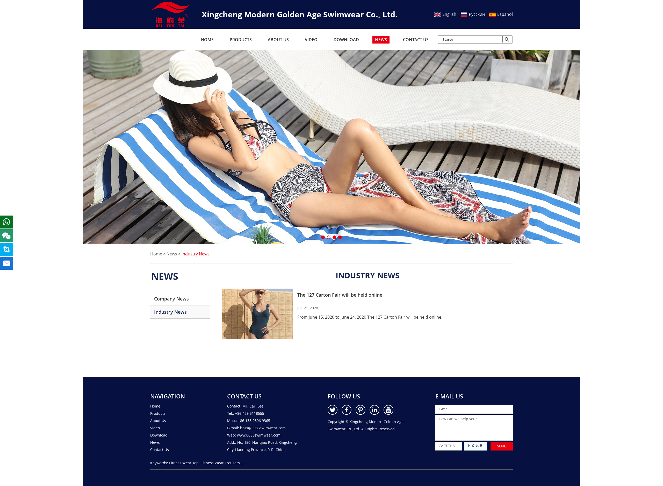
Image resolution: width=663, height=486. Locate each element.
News (381, 39)
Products (241, 39)
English (448, 14)
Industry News (170, 312)
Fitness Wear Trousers (220, 462)
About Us (278, 39)
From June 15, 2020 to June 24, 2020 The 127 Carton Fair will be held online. (369, 317)
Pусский (476, 14)
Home (207, 39)
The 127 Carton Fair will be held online (339, 295)
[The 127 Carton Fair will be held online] (257, 314)
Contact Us (416, 39)
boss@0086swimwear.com (263, 427)
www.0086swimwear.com (258, 435)
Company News (171, 299)
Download (346, 39)
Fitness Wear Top (184, 462)
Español (504, 14)
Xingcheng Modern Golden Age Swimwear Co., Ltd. (300, 14)
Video (311, 39)
